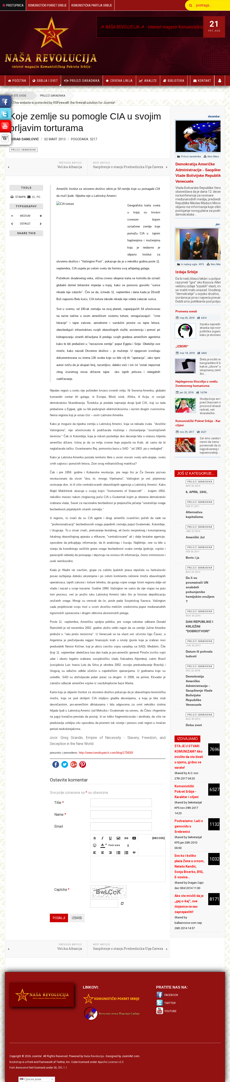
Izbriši (77, 918)
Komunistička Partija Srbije (91, 5)
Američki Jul (195, 537)
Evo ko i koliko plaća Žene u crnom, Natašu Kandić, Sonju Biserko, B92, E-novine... (189, 866)
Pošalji (59, 918)
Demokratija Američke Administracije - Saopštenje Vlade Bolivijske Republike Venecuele (199, 690)
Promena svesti (186, 311)
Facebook (171, 995)
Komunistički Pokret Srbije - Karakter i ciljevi (187, 791)
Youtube (170, 1011)
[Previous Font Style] (11, 223)
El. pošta (38, 197)
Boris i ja (192, 557)
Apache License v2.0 (111, 1062)
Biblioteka (176, 80)
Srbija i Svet (47, 80)
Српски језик (32, 1079)
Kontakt (204, 80)
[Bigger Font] (40, 215)
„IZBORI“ (181, 346)
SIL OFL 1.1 (60, 1067)
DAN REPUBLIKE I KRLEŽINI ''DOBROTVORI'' (199, 626)
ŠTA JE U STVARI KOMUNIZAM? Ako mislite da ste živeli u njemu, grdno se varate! (189, 756)
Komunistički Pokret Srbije (47, 5)
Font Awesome (18, 1067)
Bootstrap (15, 1062)
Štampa (20, 197)
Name (60, 814)
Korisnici (220, 80)
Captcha (61, 889)
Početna (19, 80)
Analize (150, 80)
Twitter (170, 1003)
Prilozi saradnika (85, 80)
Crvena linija (121, 80)
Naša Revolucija (94, 1056)
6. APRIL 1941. (197, 492)
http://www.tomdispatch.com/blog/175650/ (106, 752)
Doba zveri (194, 725)
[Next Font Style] (40, 223)
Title (59, 803)
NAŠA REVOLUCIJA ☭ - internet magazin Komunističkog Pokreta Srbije (151, 27)
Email (58, 826)
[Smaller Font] (11, 215)
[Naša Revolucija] (51, 42)
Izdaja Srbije (186, 272)
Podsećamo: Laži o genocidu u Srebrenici (189, 826)
